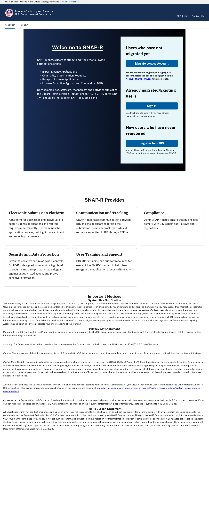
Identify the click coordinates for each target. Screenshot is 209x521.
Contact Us (198, 16)
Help (186, 16)
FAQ (179, 16)
